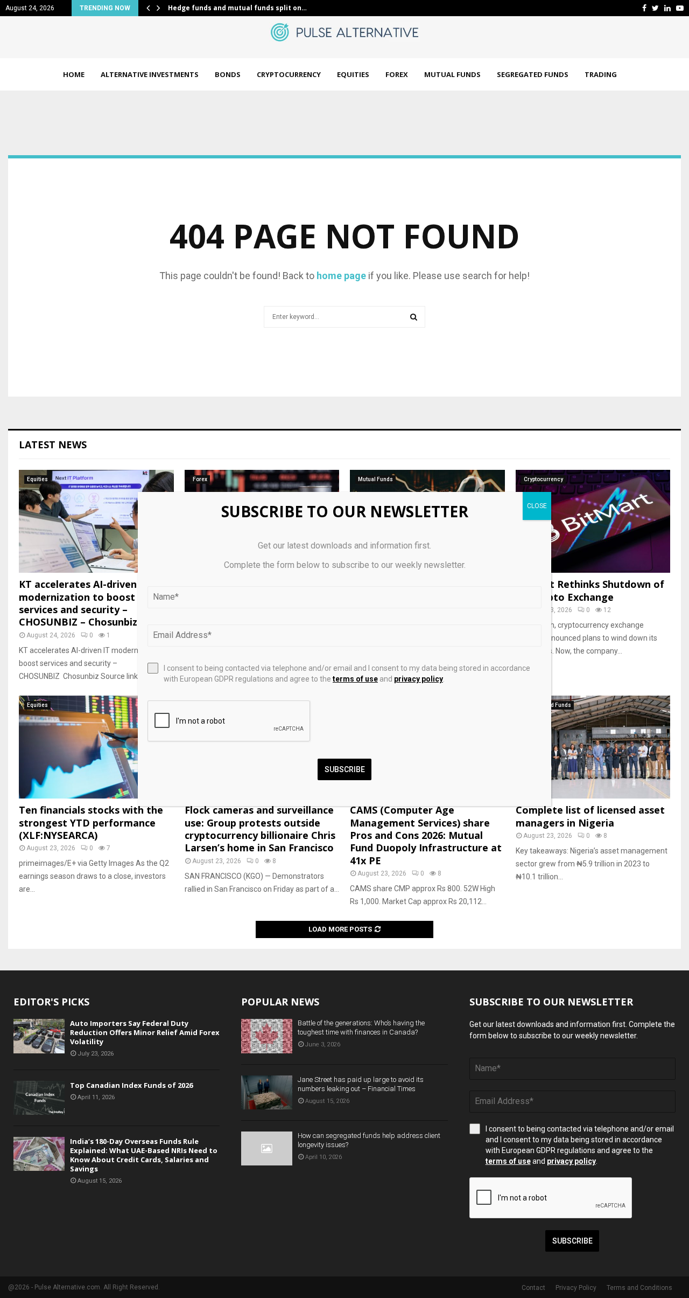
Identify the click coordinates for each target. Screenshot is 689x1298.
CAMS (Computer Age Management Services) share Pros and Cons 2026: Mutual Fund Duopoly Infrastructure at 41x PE (426, 835)
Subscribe (572, 1241)
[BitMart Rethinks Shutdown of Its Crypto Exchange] (593, 521)
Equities (353, 74)
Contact (533, 1288)
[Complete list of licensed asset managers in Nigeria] (593, 747)
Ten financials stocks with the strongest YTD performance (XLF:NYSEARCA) (91, 822)
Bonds (228, 74)
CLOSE (537, 506)
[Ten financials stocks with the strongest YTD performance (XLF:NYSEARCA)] (96, 747)
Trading (601, 74)
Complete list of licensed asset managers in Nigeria (590, 816)
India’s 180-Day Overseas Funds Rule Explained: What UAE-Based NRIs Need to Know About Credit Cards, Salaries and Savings (143, 1155)
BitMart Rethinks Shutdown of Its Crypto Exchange (590, 590)
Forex (396, 74)
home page (341, 275)
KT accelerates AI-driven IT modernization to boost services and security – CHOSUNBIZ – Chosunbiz (84, 603)
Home (74, 74)
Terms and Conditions (639, 1288)
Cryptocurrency (289, 74)
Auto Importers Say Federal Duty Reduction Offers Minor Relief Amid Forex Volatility (145, 1032)
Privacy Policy (576, 1288)
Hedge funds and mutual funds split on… (237, 7)
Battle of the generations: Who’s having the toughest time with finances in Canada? (361, 1027)
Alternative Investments (150, 74)
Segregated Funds (532, 74)
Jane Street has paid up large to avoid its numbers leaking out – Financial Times (361, 1084)
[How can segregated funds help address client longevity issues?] (266, 1148)
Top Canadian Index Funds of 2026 (131, 1085)
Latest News (53, 444)
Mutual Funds (452, 74)
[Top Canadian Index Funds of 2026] (39, 1098)
